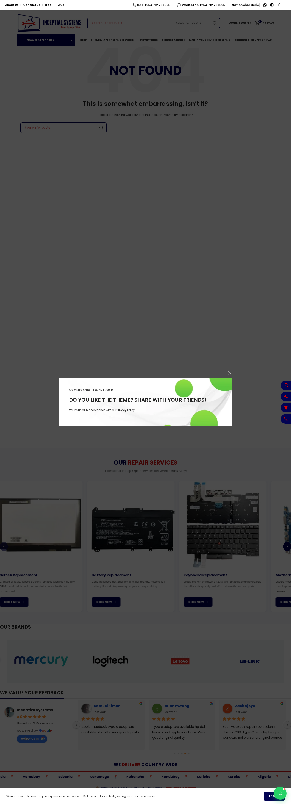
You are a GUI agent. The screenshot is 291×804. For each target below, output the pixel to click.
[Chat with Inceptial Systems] (280, 793)
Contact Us (31, 5)
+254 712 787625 (153, 5)
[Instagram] (272, 5)
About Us (11, 5)
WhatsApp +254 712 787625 (199, 5)
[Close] (229, 372)
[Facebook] (278, 5)
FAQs (60, 5)
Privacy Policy (126, 410)
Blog (48, 5)
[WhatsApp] (265, 5)
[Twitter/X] (285, 5)
